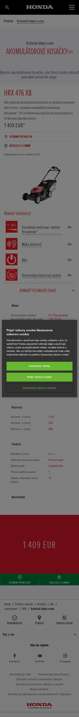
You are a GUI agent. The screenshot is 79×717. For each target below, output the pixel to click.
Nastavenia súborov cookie (39, 387)
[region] (39, 358)
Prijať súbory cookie (39, 377)
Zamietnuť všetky (39, 366)
